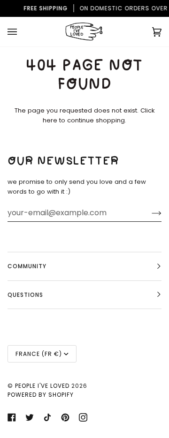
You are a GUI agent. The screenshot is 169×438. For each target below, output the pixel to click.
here (50, 120)
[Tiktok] (47, 417)
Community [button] (27, 266)
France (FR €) (38, 354)
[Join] (149, 212)
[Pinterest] (65, 417)
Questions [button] (25, 295)
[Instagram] (83, 417)
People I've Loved (42, 386)
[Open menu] (22, 31)
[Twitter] (29, 417)
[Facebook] (12, 417)
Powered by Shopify (41, 395)
